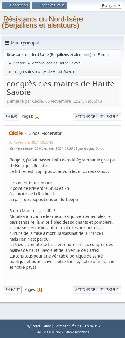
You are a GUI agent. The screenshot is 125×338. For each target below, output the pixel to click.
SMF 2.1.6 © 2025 (49, 332)
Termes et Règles (68, 325)
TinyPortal (32, 325)
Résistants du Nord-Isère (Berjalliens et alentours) (42, 22)
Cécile (16, 133)
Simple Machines (76, 332)
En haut (12, 289)
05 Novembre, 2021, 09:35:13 (31, 142)
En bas (11, 116)
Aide (47, 325)
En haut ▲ (93, 325)
